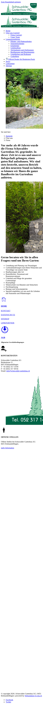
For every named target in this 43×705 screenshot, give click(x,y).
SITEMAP (5, 319)
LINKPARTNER (7, 323)
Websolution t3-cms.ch (33, 696)
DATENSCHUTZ (8, 315)
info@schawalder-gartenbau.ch (18, 371)
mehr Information (7, 448)
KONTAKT (5, 311)
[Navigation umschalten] (38, 27)
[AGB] (21, 330)
